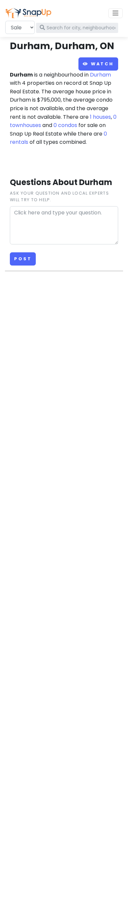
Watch (101, 64)
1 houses (100, 117)
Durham (100, 75)
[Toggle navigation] (115, 13)
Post (23, 259)
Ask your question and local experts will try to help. (59, 196)
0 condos (65, 125)
